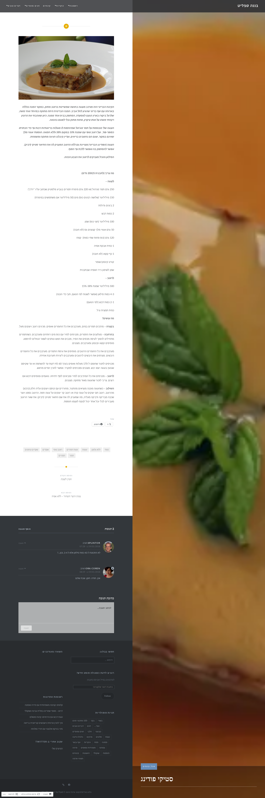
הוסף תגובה (24, 529)
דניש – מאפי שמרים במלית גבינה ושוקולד (43, 711)
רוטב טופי (57, 450)
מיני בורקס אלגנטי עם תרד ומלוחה (47, 729)
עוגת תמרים (72, 450)
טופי (107, 450)
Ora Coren (92, 568)
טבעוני (98, 732)
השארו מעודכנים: (52, 652)
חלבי (90, 732)
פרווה (74, 748)
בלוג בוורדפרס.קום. (83, 792)
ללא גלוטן (96, 450)
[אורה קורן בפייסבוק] (69, 784)
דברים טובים (14, 6)
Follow (107, 696)
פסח (96, 742)
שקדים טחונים (31, 450)
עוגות (84, 450)
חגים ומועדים (33, 6)
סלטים (99, 737)
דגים (89, 726)
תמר (72, 456)
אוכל (153, 766)
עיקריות (60, 6)
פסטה (104, 742)
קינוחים (47, 6)
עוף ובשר (76, 742)
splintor (94, 543)
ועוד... (97, 726)
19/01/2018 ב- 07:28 (90, 547)
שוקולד (96, 753)
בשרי (100, 721)
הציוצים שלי (57, 749)
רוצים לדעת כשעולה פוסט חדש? (95, 673)
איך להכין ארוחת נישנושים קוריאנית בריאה (43, 723)
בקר (92, 721)
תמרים (62, 456)
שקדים (46, 450)
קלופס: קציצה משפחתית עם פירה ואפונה (44, 705)
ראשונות (73, 6)
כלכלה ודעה (77, 737)
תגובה (21, 543)
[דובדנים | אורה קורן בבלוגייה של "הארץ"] (63, 784)
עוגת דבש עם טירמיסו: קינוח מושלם (46, 717)
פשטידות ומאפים (88, 748)
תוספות (106, 753)
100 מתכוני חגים (79, 721)
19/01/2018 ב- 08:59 (90, 572)
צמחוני (102, 748)
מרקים (89, 737)
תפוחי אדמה (77, 759)
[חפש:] (92, 660)
